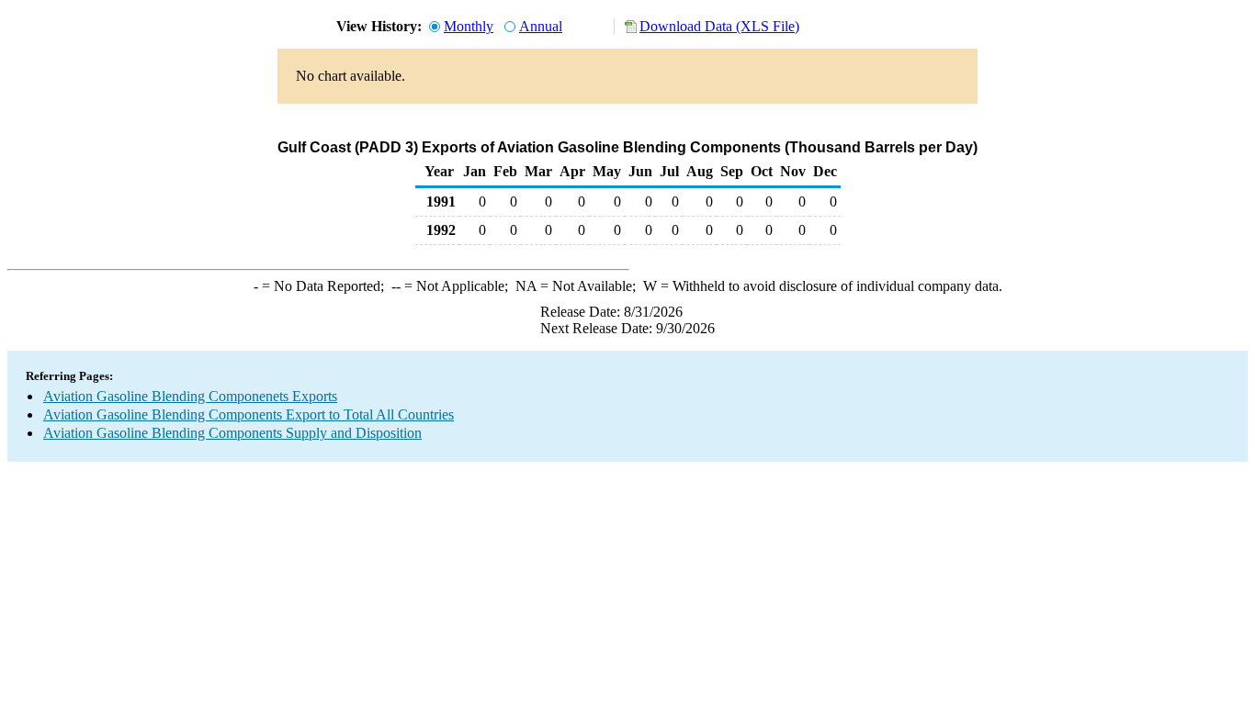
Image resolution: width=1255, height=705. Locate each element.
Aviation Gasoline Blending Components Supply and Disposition (232, 433)
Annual (540, 26)
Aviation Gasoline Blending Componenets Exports (190, 396)
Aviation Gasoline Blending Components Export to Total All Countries (248, 414)
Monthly (468, 26)
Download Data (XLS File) (719, 26)
